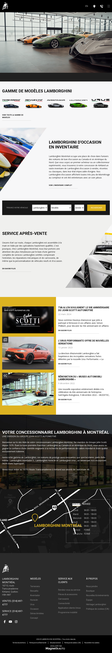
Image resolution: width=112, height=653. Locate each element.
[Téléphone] (101, 6)
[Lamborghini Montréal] (5, 6)
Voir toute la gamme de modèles (12, 116)
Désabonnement (55, 643)
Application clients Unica (69, 608)
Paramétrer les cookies (91, 643)
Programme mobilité (67, 612)
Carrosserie (63, 599)
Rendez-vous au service (69, 590)
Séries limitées (37, 613)
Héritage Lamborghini (96, 604)
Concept (34, 618)
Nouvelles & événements (97, 595)
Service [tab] (87, 504)
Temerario (35, 586)
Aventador (35, 595)
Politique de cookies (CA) (97, 609)
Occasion (34, 609)
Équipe (89, 600)
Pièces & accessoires (67, 594)
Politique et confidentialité (37, 643)
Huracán (34, 600)
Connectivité (64, 603)
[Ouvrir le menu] (108, 6)
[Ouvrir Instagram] (16, 622)
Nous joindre (92, 586)
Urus (32, 604)
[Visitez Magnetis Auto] (56, 648)
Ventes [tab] (76, 504)
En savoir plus (9, 269)
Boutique (90, 591)
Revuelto (34, 591)
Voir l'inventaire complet (60, 185)
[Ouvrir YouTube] (10, 622)
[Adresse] (94, 6)
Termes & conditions (19, 643)
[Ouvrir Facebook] (5, 622)
